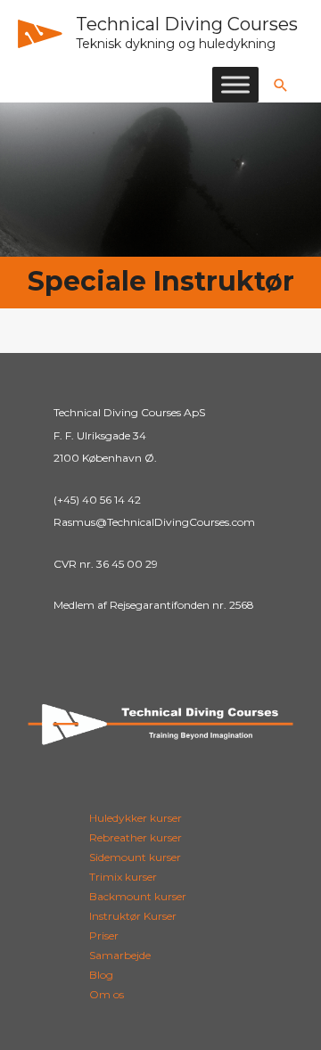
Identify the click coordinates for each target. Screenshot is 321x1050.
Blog (101, 974)
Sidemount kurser (135, 857)
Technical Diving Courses (187, 24)
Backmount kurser (137, 896)
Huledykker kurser (135, 817)
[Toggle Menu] (235, 84)
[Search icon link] (281, 85)
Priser (104, 935)
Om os (106, 994)
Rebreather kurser (135, 837)
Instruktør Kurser (133, 916)
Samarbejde (120, 955)
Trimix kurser (123, 876)
